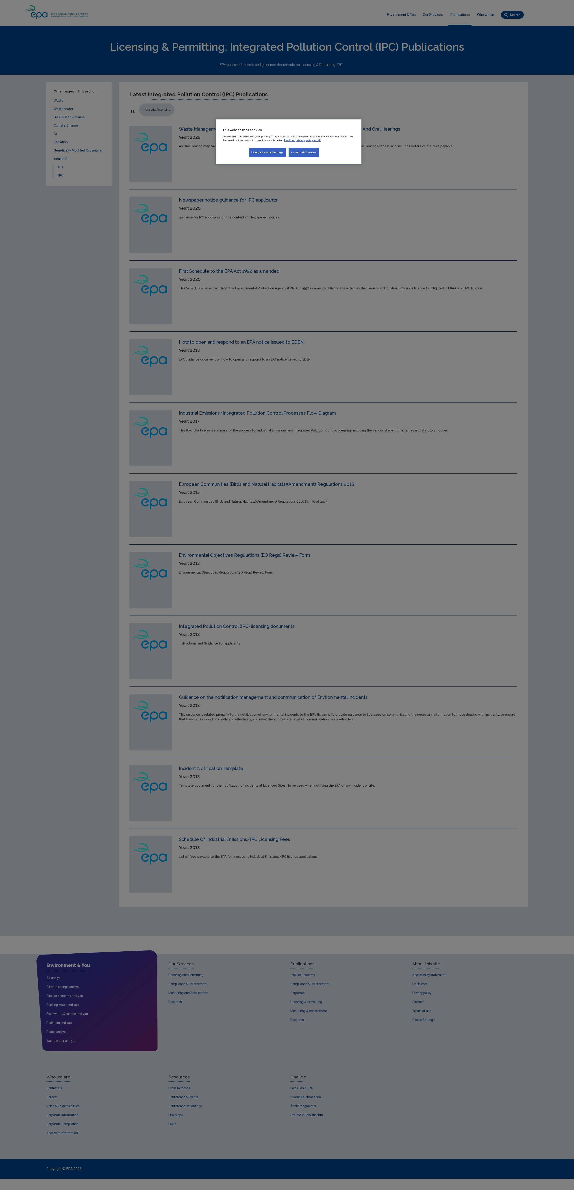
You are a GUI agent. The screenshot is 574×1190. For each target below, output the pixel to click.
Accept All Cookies (303, 152)
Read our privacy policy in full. (302, 140)
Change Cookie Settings (267, 152)
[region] (288, 141)
